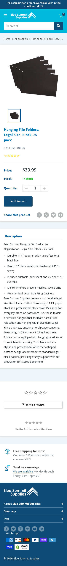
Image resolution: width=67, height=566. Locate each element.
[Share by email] (60, 214)
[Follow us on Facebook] (6, 529)
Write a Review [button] (35, 404)
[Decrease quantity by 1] (26, 188)
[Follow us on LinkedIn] (41, 529)
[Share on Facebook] (39, 214)
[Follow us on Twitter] (13, 529)
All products (21, 38)
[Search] (58, 26)
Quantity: (10, 188)
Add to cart (18, 201)
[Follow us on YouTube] (34, 529)
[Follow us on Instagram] (20, 529)
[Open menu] (5, 15)
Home (7, 38)
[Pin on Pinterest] (46, 214)
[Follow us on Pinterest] (27, 529)
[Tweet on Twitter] (53, 214)
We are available (23, 471)
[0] (61, 15)
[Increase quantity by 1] (44, 188)
